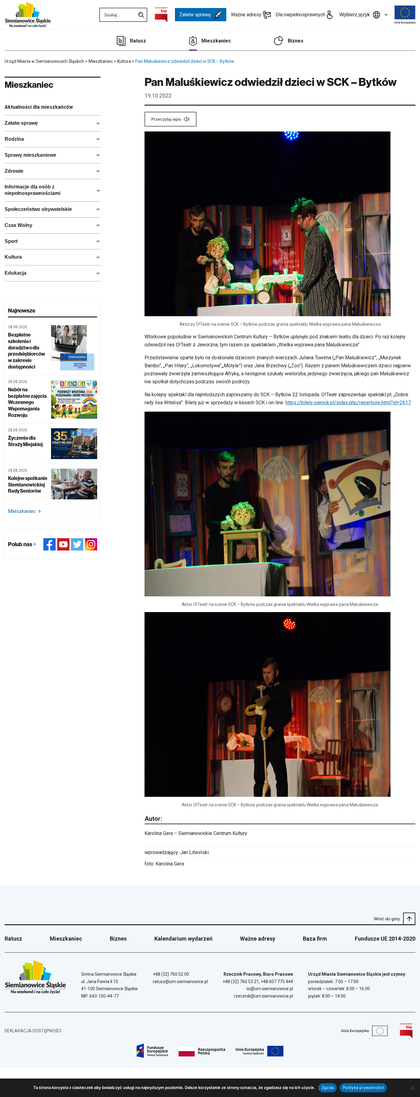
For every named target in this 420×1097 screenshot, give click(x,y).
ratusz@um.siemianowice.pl (180, 981)
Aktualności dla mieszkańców (39, 107)
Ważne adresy (246, 15)
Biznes (295, 41)
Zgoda (327, 1087)
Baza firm (315, 938)
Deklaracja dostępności (33, 1030)
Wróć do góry (387, 918)
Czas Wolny (18, 225)
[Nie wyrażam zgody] (412, 1088)
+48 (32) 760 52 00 (171, 974)
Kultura (13, 257)
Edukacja (15, 273)
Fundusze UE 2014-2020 (385, 938)
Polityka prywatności (363, 1087)
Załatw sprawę (195, 15)
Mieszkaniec (216, 41)
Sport (11, 241)
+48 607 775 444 (277, 981)
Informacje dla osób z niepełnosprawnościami (32, 190)
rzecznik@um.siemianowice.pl (263, 996)
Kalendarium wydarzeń (183, 938)
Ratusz (138, 41)
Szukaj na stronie (141, 15)
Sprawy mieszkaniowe (30, 155)
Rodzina (14, 139)
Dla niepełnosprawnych (300, 15)
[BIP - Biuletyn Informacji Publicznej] (161, 15)
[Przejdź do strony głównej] (28, 14)
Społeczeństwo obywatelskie (38, 209)
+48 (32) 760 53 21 (241, 981)
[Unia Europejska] (404, 15)
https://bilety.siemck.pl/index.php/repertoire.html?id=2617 (348, 402)
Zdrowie (14, 171)
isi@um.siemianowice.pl (270, 988)
